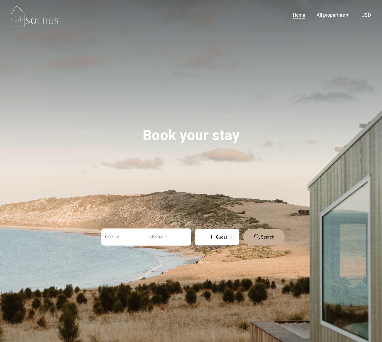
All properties (333, 15)
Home (299, 15)
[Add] (231, 237)
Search (267, 237)
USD (366, 15)
